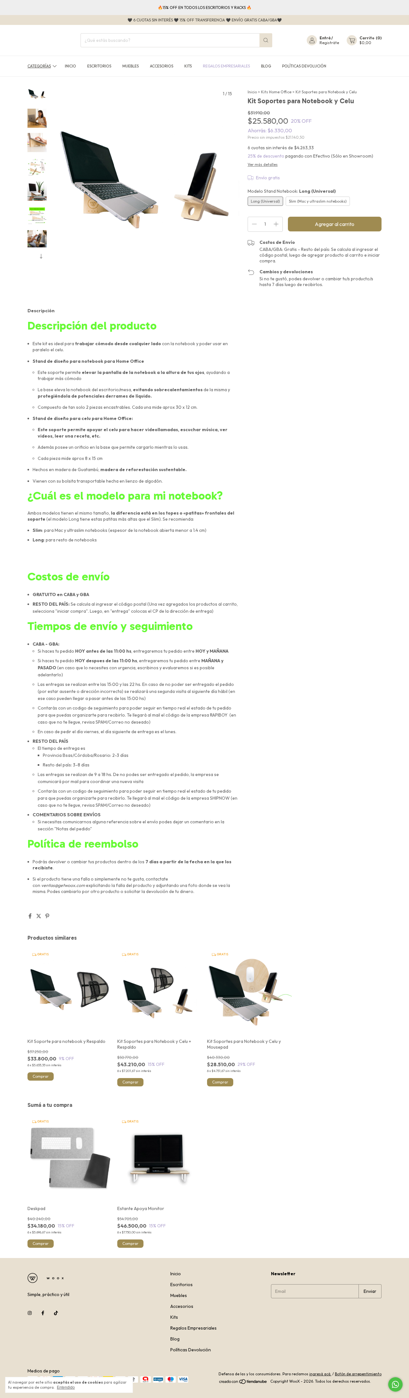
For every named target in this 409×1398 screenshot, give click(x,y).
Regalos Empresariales (226, 66)
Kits (188, 66)
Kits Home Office (276, 91)
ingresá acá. (320, 1373)
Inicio (70, 66)
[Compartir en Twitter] (39, 916)
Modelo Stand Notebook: (292, 191)
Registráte (329, 42)
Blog (266, 66)
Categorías (39, 66)
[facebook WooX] (43, 1313)
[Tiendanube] (243, 1382)
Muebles (130, 66)
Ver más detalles (263, 164)
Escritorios (99, 66)
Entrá (325, 37)
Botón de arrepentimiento (358, 1373)
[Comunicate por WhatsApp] (395, 1384)
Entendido (66, 1387)
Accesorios (161, 66)
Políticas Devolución (304, 66)
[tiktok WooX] (56, 1313)
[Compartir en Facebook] (30, 916)
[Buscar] (265, 40)
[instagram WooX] (29, 1313)
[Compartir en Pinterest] (47, 916)
